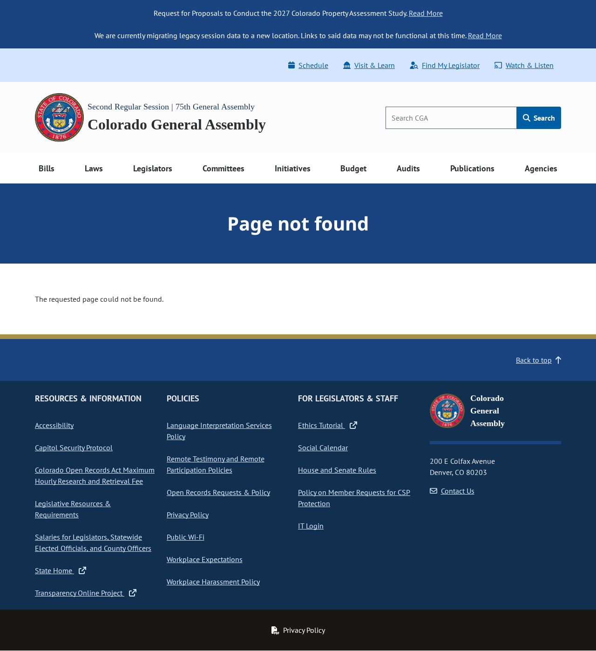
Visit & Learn (374, 65)
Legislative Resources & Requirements (73, 509)
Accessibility (54, 425)
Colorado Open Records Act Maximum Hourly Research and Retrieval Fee (95, 475)
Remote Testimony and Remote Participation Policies (215, 464)
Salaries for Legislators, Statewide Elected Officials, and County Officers (93, 542)
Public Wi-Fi (185, 537)
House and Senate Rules (337, 470)
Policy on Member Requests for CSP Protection (354, 498)
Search (543, 117)
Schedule (313, 65)
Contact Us (457, 490)
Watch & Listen (530, 65)
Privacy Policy (188, 514)
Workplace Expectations (205, 559)
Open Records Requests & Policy (218, 492)
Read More (426, 13)
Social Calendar (323, 447)
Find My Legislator (451, 65)
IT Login (311, 525)
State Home (54, 570)
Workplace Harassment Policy (213, 581)
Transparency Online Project (79, 592)
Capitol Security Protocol (74, 447)
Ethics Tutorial (321, 425)
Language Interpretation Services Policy (219, 430)
